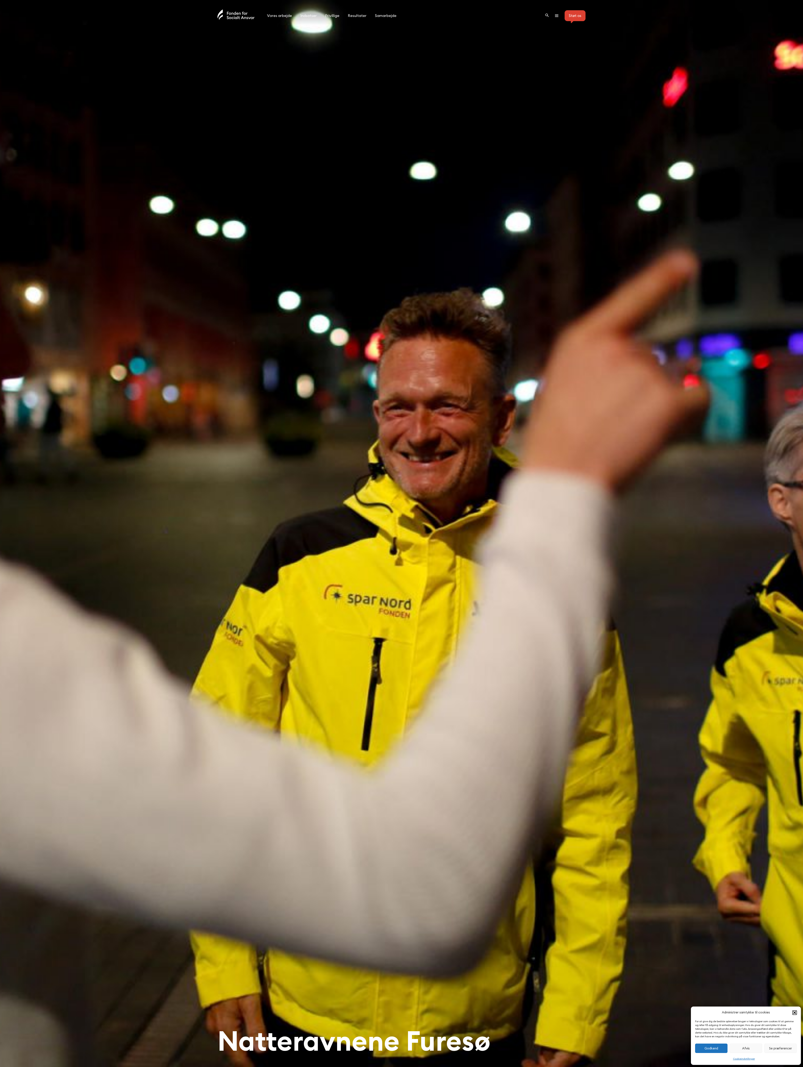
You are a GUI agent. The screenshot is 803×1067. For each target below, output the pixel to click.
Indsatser (308, 15)
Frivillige (332, 15)
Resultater (357, 15)
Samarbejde (385, 15)
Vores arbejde (279, 15)
